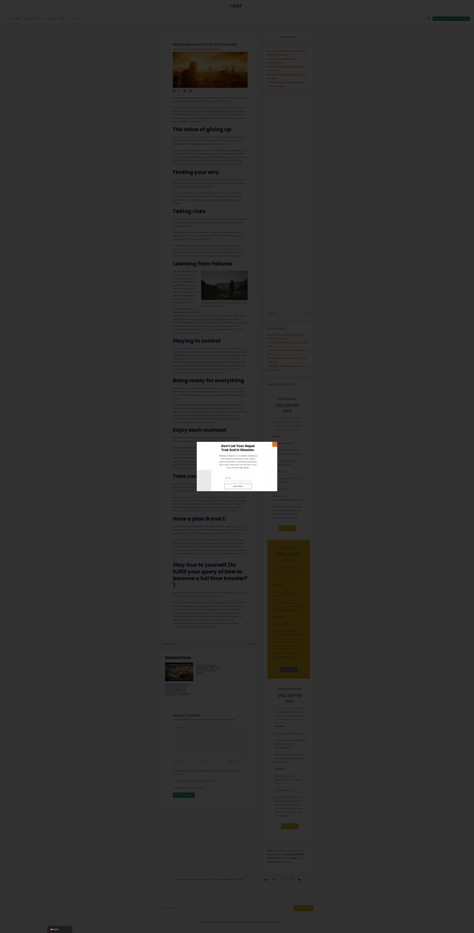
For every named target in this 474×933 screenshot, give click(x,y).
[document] (237, 466)
